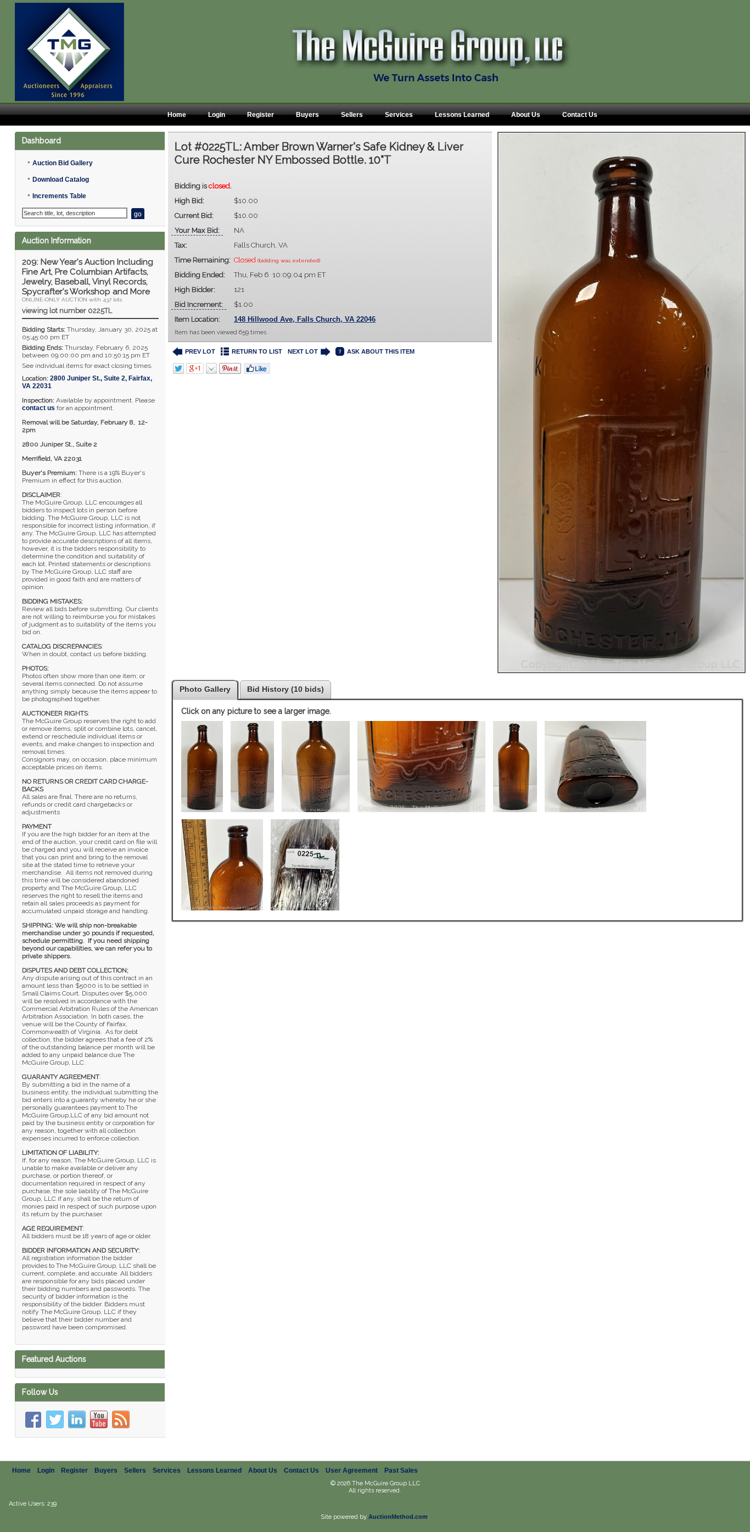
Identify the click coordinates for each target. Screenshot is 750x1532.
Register (260, 115)
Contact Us (579, 115)
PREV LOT (200, 351)
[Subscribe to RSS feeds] (121, 1419)
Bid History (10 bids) (285, 689)
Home (176, 115)
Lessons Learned (462, 115)
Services (399, 115)
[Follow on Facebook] (33, 1419)
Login (216, 115)
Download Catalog (60, 179)
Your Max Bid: (197, 230)
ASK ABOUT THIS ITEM (381, 351)
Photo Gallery (205, 689)
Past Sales (401, 1470)
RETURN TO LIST (257, 351)
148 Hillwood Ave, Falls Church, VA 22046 (305, 319)
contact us (38, 408)
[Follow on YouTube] (99, 1419)
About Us (525, 115)
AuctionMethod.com (398, 1516)
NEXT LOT (303, 351)
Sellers (352, 115)
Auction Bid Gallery (62, 163)
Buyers (307, 115)
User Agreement (352, 1470)
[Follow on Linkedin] (77, 1419)
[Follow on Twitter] (55, 1419)
